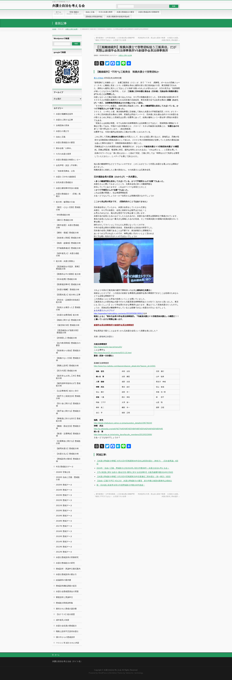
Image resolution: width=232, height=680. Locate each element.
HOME (54, 29)
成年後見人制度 (62, 620)
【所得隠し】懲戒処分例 (66, 338)
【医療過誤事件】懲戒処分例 (68, 284)
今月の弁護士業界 (63, 154)
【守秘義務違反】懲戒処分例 (68, 248)
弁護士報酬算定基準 (64, 114)
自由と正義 (60, 137)
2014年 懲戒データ (64, 542)
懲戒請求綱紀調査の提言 (66, 586)
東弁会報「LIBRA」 (64, 148)
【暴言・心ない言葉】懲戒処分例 (68, 208)
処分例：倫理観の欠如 (65, 202)
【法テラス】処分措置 (65, 614)
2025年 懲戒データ (64, 485)
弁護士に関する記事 (71, 29)
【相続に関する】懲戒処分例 (68, 320)
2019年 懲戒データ (64, 516)
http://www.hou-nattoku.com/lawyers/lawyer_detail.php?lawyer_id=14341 (124, 366)
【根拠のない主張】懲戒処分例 (68, 359)
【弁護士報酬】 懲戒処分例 (67, 289)
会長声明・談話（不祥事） (67, 165)
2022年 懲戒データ (64, 500)
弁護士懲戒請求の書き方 (66, 574)
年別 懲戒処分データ (64, 467)
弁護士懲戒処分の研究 (65, 563)
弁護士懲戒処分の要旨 (65, 142)
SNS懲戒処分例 (63, 215)
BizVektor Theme (116, 673)
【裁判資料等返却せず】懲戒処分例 (68, 384)
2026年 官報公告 (63, 472)
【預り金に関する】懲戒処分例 (68, 404)
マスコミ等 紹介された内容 (67, 643)
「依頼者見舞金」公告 (65, 171)
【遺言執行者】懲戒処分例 (68, 325)
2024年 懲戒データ (64, 490)
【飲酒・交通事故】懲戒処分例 (68, 434)
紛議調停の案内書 (63, 580)
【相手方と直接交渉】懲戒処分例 (68, 397)
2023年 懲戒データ (64, 495)
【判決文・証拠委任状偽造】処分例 (68, 301)
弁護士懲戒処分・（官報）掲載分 (68, 195)
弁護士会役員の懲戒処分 (66, 626)
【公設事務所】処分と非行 (67, 391)
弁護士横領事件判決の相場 (67, 188)
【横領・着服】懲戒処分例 (67, 233)
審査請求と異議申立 (64, 597)
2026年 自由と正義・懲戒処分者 (68, 478)
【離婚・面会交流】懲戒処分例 (68, 427)
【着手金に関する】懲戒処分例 (68, 412)
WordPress (102, 673)
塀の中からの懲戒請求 (65, 637)
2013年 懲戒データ (64, 547)
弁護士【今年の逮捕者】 (66, 177)
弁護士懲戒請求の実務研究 (67, 557)
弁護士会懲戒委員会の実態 (67, 591)
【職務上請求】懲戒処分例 (67, 365)
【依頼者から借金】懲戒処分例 (68, 351)
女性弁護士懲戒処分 (64, 182)
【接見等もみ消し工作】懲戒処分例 (68, 377)
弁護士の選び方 (62, 131)
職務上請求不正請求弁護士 (67, 631)
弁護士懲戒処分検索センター (68, 160)
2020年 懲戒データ (64, 510)
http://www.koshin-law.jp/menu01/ (108, 347)
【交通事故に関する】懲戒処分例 (68, 442)
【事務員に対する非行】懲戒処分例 (68, 419)
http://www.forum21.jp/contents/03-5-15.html (112, 353)
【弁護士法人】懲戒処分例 (67, 454)
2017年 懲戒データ (64, 526)
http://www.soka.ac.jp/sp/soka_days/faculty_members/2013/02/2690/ (123, 434)
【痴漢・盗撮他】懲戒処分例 (68, 243)
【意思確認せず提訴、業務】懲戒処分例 (68, 267)
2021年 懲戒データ (64, 505)
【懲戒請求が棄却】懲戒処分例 (68, 460)
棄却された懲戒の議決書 (66, 609)
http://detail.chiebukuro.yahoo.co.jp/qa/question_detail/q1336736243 (123, 423)
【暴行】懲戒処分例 (64, 220)
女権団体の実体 (62, 125)
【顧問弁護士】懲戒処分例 (67, 448)
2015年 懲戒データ (64, 536)
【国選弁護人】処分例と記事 (68, 295)
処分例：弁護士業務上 (65, 261)
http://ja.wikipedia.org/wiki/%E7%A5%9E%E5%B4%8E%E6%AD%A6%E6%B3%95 (128, 429)
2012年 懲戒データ (64, 552)
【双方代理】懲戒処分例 (66, 371)
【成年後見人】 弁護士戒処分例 (67, 254)
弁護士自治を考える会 (68, 5)
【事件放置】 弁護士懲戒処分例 (67, 226)
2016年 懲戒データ (64, 531)
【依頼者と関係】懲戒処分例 (68, 238)
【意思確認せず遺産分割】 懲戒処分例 (68, 331)
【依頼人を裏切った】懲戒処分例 (68, 308)
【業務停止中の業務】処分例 (68, 274)
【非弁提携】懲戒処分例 (66, 279)
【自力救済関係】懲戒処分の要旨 (68, 344)
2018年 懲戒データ (64, 521)
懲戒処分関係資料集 (64, 603)
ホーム (57, 655)
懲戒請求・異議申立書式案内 (68, 569)
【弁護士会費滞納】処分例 (67, 315)
